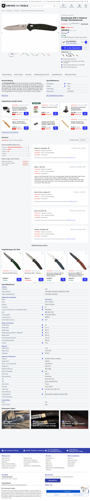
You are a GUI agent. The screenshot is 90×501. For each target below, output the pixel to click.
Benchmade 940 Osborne (10, 273)
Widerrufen (49, 464)
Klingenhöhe (5, 327)
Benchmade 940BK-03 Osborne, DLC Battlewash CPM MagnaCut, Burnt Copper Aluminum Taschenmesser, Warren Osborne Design (76, 274)
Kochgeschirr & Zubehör (8, 467)
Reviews (28, 74)
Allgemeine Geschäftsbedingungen (55, 467)
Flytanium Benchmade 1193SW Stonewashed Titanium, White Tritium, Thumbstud (48, 123)
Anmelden (71, 7)
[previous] (4, 266)
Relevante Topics (70, 74)
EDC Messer (17, 10)
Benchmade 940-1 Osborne (33, 273)
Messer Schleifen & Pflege (8, 464)
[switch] (84, 491)
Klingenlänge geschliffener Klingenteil (12, 332)
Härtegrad (5, 353)
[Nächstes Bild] (58, 33)
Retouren (48, 462)
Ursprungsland (6, 314)
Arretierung (5, 389)
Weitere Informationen (71, 43)
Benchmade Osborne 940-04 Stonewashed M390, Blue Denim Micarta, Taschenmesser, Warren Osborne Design (55, 274)
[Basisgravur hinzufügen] (86, 42)
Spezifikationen (57, 74)
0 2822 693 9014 (7, 477)
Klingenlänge (50, 83)
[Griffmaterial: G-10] (69, 55)
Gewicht (48, 86)
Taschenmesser (9, 10)
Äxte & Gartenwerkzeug (30, 460)
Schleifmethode (6, 394)
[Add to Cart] (26, 113)
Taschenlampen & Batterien (31, 462)
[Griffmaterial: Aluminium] (62, 55)
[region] (30, 36)
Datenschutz (49, 466)
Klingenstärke (5, 335)
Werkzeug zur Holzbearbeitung (32, 466)
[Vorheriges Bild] (2, 33)
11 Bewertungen (75, 23)
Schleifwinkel (5, 325)
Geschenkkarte (72, 462)
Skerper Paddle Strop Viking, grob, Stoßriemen (19, 122)
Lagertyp (4, 358)
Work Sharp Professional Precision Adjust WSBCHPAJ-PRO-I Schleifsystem (78, 109)
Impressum (49, 469)
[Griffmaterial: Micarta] (76, 55)
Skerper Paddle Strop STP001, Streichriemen (77, 122)
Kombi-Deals (18, 74)
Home (3, 10)
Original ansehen (71, 157)
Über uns (70, 458)
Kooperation (71, 466)
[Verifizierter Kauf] (49, 148)
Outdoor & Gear (28, 458)
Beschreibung (7, 74)
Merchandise (71, 464)
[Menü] (87, 486)
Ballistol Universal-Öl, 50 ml (49, 107)
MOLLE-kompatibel (7, 371)
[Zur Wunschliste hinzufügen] (85, 48)
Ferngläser (26, 464)
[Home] (15, 5)
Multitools (4, 462)
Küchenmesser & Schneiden (9, 466)
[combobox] (83, 140)
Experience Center (73, 460)
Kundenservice (50, 458)
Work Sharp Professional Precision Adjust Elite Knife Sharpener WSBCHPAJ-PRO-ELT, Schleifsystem (20, 109)
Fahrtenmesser (6, 460)
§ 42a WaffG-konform (8, 319)
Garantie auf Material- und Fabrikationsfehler (14, 309)
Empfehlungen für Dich (41, 74)
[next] (85, 266)
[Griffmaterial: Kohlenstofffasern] (66, 55)
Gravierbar (5, 307)
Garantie (48, 460)
